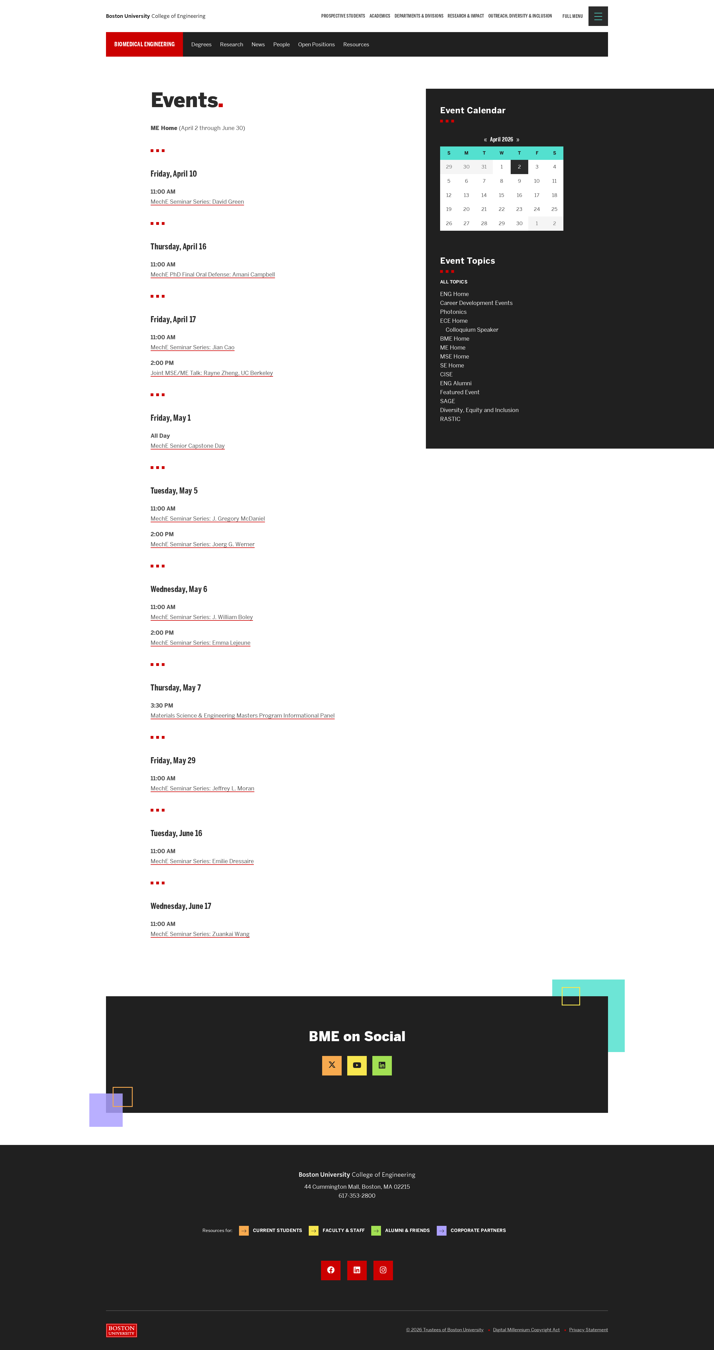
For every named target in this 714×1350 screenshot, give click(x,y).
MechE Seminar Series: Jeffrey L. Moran (202, 788)
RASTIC (450, 419)
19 (449, 209)
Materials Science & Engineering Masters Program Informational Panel (243, 715)
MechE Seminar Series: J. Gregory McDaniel (208, 518)
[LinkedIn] (382, 1065)
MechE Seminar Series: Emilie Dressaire (202, 861)
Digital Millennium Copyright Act (526, 1330)
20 (466, 209)
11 (554, 181)
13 (466, 195)
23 (519, 209)
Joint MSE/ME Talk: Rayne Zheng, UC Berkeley (212, 373)
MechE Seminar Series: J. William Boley (202, 617)
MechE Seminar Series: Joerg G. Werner (203, 544)
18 (554, 195)
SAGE (447, 401)
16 (519, 195)
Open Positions (316, 44)
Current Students (277, 1230)
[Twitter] (332, 1065)
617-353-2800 (357, 1195)
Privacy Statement (588, 1330)
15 (501, 195)
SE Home (452, 365)
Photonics (453, 312)
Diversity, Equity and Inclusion (479, 410)
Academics (380, 16)
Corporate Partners (478, 1230)
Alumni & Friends (407, 1230)
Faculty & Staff (344, 1230)
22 (502, 209)
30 (466, 166)
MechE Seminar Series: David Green (197, 201)
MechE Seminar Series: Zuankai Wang (200, 934)
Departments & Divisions (419, 16)
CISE (446, 374)
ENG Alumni (456, 383)
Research (231, 44)
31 (484, 166)
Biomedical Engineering (144, 44)
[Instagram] (383, 1270)
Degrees (201, 44)
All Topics (453, 282)
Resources (356, 44)
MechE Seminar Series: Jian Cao (193, 347)
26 (449, 223)
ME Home (452, 347)
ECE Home (454, 320)
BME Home (454, 338)
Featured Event (460, 392)
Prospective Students (343, 16)
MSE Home (454, 356)
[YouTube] (357, 1065)
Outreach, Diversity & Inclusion (520, 16)
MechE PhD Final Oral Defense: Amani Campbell (213, 274)
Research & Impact (466, 16)
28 (484, 223)
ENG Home (454, 294)
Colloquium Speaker (472, 329)
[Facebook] (331, 1270)
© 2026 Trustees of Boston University (445, 1330)
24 (537, 209)
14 (484, 195)
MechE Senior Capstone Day (188, 445)
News (258, 44)
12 (449, 195)
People (281, 44)
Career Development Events (476, 303)
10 (537, 181)
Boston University (121, 1330)
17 (536, 195)
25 (554, 209)
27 (466, 223)
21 (484, 209)
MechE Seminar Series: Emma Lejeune (200, 642)
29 (449, 166)
